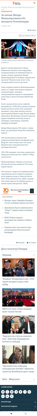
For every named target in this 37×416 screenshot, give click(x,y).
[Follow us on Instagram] (29, 392)
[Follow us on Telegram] (16, 392)
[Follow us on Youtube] (12, 392)
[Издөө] (25, 413)
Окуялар (6, 255)
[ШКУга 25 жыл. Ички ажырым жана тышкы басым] (18, 297)
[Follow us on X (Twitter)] (7, 392)
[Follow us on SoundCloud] (25, 392)
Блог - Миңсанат (11, 379)
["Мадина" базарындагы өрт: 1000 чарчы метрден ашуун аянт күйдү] (18, 267)
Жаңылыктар (6, 11)
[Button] (32, 30)
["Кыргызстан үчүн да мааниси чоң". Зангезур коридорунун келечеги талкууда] (18, 324)
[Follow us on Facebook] (3, 392)
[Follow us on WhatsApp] (3, 396)
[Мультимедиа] (11, 413)
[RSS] (7, 396)
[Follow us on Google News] (20, 392)
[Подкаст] (12, 396)
